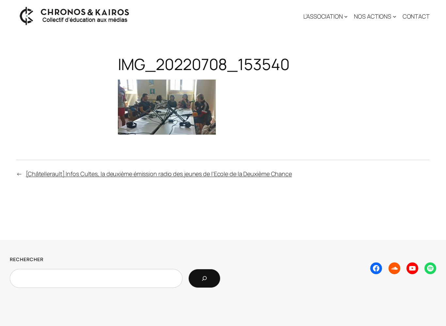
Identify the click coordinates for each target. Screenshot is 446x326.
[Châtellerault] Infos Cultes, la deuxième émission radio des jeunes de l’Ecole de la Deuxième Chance (159, 174)
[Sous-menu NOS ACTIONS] (394, 16)
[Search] (204, 278)
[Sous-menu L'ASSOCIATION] (346, 16)
